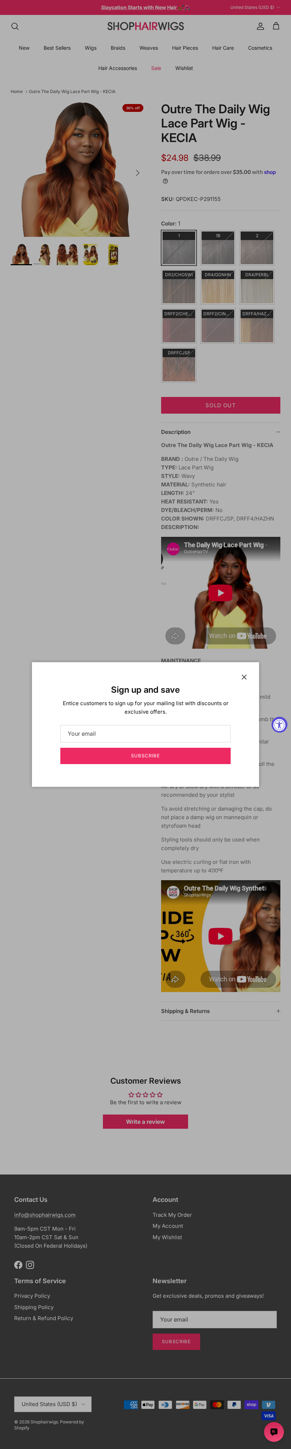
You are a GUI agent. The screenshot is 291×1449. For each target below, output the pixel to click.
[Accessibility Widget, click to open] (279, 724)
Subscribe (145, 755)
